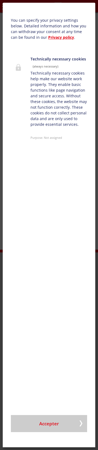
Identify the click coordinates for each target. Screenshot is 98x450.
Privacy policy (61, 37)
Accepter (49, 423)
